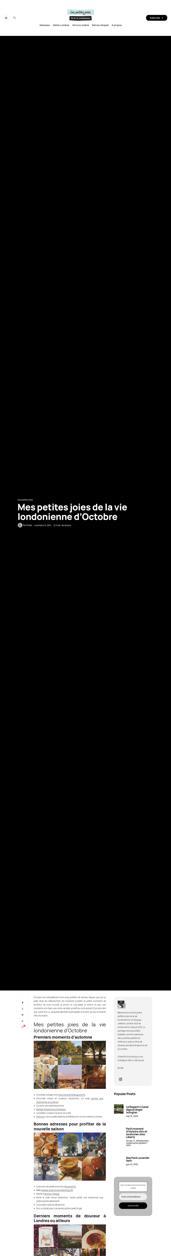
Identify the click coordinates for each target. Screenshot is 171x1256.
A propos (117, 25)
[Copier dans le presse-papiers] (22, 1021)
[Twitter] (22, 1009)
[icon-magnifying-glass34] (14, 17)
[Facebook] (22, 1003)
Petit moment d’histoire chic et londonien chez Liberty (136, 1133)
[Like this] (22, 1027)
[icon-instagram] (6, 17)
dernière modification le (137, 1143)
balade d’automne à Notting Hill (57, 1190)
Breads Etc (70, 1186)
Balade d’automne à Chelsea (51, 1109)
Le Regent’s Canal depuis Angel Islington (137, 1109)
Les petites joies (25, 499)
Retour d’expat (100, 25)
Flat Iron (40, 1116)
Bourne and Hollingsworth (72, 1094)
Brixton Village (52, 1193)
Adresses (44, 25)
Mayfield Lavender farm (137, 1159)
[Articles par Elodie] (20, 525)
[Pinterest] (22, 1015)
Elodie (29, 525)
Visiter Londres (61, 25)
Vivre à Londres (80, 25)
